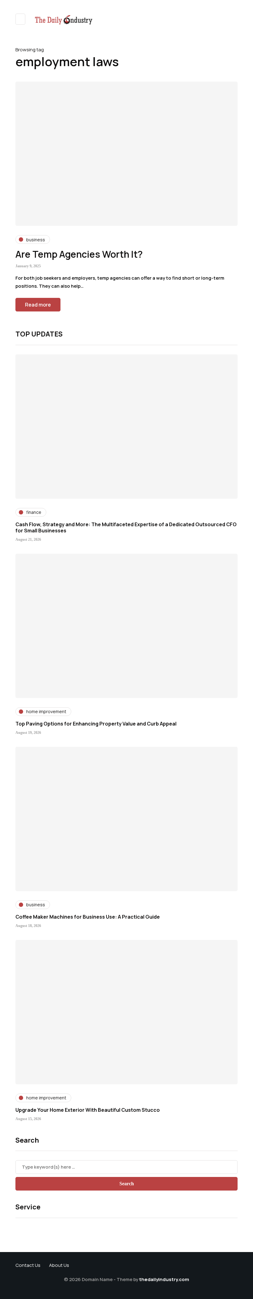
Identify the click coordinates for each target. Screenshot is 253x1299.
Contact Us (27, 1265)
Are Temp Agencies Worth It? (79, 254)
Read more (38, 304)
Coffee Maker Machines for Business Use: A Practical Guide (87, 916)
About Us (59, 1265)
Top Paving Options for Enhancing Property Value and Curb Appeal (95, 723)
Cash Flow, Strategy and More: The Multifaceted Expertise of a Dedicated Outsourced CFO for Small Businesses (126, 527)
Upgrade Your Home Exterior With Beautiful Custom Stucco (87, 1109)
